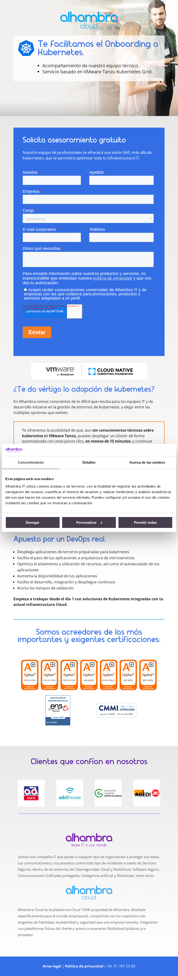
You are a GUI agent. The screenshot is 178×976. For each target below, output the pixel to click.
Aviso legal (52, 966)
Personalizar (86, 522)
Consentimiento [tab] (31, 462)
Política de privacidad (84, 966)
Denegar (32, 522)
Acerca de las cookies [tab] (147, 462)
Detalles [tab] (89, 462)
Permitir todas (145, 522)
